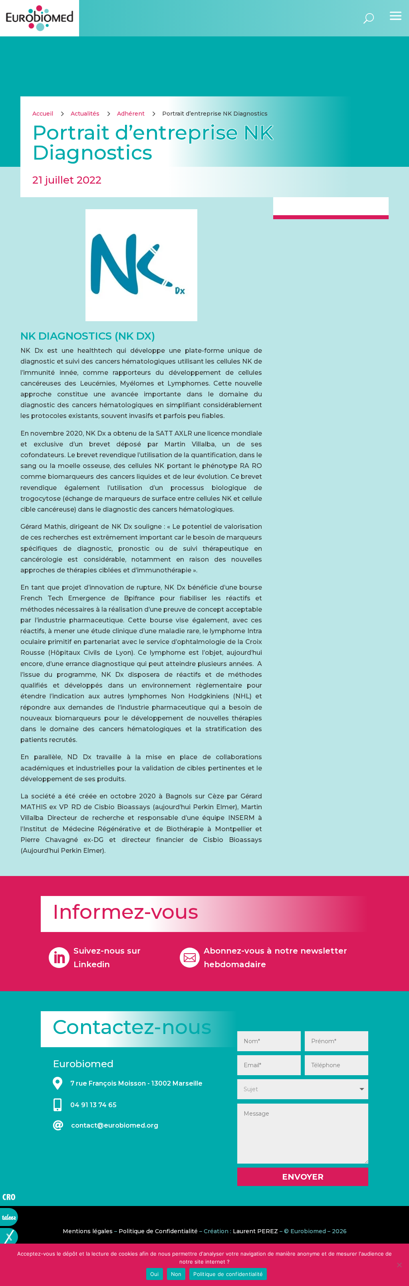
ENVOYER (303, 1177)
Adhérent (131, 113)
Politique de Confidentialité (158, 1231)
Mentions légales (88, 1231)
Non (176, 1274)
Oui (154, 1274)
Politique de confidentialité (228, 1274)
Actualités (85, 113)
